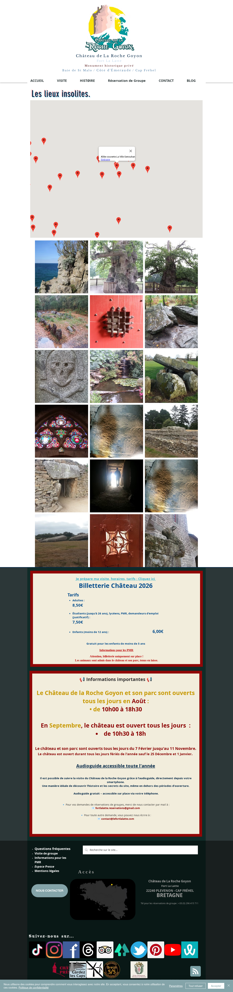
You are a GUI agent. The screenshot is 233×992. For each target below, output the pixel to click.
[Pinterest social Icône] (155, 949)
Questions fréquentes (52, 848)
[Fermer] (228, 986)
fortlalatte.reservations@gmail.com (117, 808)
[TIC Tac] (37, 949)
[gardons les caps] (77, 969)
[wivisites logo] (189, 949)
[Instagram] (54, 949)
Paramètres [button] (176, 986)
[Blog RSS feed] (195, 971)
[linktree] (122, 949)
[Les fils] (88, 949)
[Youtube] (172, 949)
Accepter (216, 986)
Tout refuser (196, 986)
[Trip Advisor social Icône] (105, 949)
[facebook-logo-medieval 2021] (71, 949)
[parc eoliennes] (94, 969)
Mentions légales (47, 871)
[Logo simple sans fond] (60, 969)
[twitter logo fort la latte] (139, 949)
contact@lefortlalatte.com (117, 818)
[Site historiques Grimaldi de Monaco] (139, 969)
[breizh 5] (111, 969)
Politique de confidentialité (34, 987)
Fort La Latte (109, 61)
